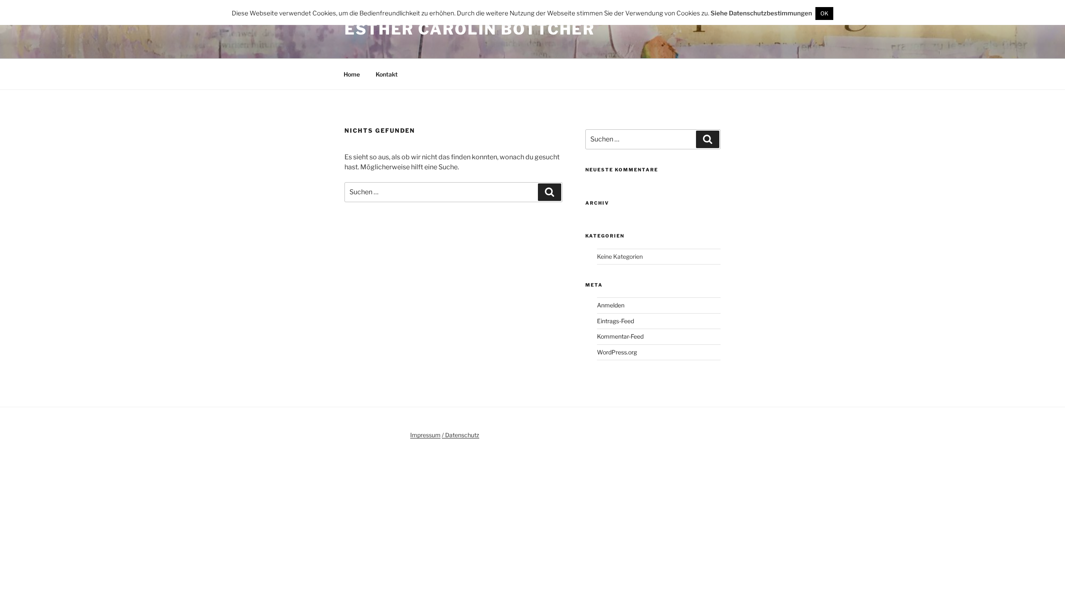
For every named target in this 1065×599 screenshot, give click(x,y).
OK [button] (824, 13)
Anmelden (610, 305)
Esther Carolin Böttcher (469, 29)
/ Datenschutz (460, 434)
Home (352, 74)
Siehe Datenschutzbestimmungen (761, 13)
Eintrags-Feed (615, 320)
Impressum (425, 434)
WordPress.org (617, 352)
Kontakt (387, 74)
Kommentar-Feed (620, 336)
